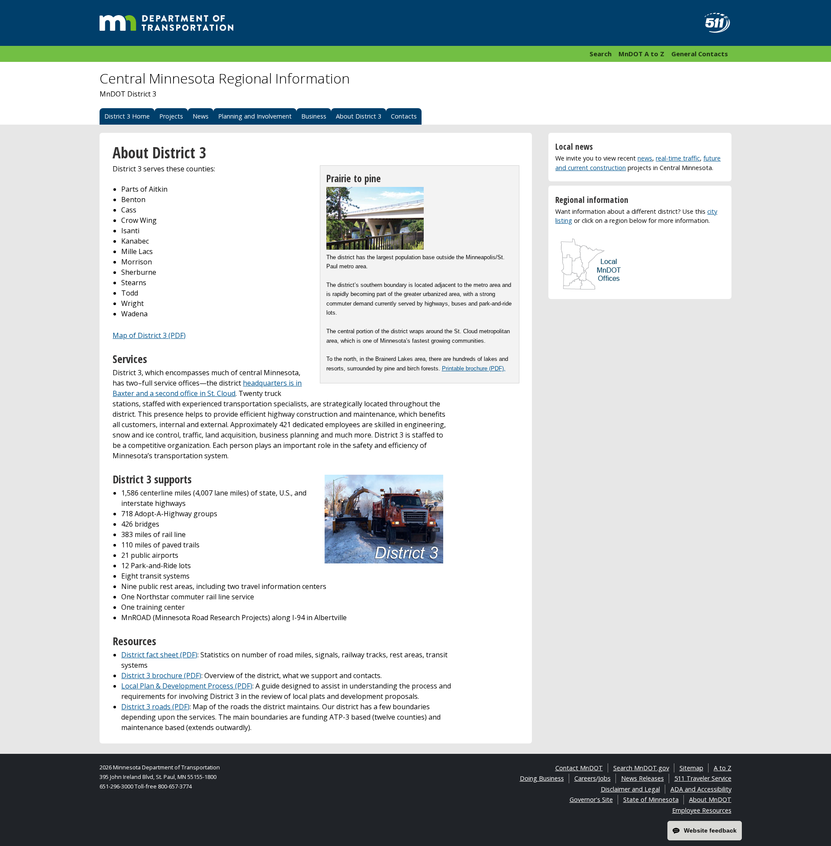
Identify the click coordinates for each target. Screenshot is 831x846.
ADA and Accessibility (700, 789)
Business (313, 116)
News (201, 116)
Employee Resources (701, 810)
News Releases (642, 778)
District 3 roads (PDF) (155, 706)
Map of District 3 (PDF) (149, 335)
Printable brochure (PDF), (474, 368)
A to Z (722, 768)
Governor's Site (591, 799)
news (645, 158)
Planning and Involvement (255, 116)
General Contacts (699, 53)
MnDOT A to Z (641, 53)
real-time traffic (678, 158)
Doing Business (542, 778)
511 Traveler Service (702, 778)
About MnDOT (710, 799)
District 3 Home (127, 116)
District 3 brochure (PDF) (161, 675)
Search (600, 53)
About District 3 (358, 116)
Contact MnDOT (579, 768)
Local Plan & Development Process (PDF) (186, 686)
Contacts (404, 116)
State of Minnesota (651, 799)
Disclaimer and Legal (630, 789)
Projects (171, 116)
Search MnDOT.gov (641, 768)
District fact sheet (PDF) (159, 654)
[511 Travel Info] (712, 23)
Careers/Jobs (592, 778)
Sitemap (691, 768)
